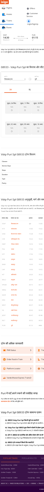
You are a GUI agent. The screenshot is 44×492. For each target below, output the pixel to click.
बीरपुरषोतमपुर (14, 305)
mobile (33, 483)
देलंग (12, 300)
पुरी (12, 325)
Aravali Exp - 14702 (34, 478)
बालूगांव (13, 280)
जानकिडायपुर (14, 315)
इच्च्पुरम (13, 259)
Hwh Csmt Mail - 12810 (35, 469)
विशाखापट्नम (14, 224)
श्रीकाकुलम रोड (15, 239)
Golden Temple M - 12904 (9, 478)
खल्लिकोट (13, 274)
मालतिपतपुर (14, 320)
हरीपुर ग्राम (14, 285)
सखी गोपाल (14, 310)
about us (4, 483)
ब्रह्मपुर (13, 264)
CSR (27, 483)
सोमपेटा (13, 254)
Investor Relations (17, 483)
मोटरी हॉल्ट (14, 290)
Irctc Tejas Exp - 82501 (8, 469)
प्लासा (12, 249)
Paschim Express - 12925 (35, 472)
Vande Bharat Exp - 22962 (9, 465)
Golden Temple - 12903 (8, 472)
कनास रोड (14, 295)
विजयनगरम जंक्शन (16, 234)
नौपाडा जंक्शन (15, 244)
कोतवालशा (14, 229)
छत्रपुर (13, 269)
